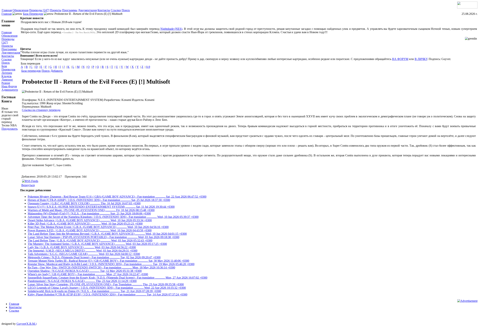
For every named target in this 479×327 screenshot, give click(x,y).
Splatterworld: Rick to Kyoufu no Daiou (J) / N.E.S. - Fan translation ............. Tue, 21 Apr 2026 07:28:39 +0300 (94, 291)
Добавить (57, 70)
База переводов (31, 70)
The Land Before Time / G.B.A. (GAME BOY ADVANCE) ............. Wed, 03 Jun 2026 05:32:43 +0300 (90, 240)
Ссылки (116, 10)
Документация (87, 10)
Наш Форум (9, 86)
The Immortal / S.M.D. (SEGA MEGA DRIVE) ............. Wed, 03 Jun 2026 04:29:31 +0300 (82, 250)
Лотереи (6, 72)
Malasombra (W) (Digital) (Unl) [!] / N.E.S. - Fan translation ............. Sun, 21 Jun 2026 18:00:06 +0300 (89, 213)
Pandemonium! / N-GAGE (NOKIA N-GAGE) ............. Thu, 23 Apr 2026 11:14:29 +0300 (82, 281)
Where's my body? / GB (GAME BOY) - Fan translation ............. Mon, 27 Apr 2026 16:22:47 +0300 (88, 274)
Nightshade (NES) (171, 28)
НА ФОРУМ (400, 59)
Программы (69, 10)
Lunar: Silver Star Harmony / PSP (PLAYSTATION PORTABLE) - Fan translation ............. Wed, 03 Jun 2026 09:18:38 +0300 (103, 237)
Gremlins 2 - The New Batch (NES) (79, 32)
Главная (7, 10)
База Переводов (33, 13)
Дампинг (7, 79)
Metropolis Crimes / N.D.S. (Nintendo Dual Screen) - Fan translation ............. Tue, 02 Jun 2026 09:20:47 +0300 (94, 257)
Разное (5, 83)
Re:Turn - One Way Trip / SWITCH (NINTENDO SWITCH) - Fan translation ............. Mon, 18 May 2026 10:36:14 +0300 (101, 267)
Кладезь (6, 76)
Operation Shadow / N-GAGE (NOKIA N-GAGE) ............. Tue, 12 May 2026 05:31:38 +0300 (85, 270)
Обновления (20, 10)
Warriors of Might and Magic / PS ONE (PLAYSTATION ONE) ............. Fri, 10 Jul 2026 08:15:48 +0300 (91, 210)
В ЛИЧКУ (421, 59)
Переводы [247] (39, 10)
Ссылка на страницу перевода (41, 110)
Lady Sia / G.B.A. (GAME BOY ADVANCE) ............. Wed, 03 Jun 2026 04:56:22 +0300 (82, 247)
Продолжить (9, 128)
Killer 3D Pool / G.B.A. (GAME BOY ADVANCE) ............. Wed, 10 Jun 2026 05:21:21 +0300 (85, 223)
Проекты (55, 10)
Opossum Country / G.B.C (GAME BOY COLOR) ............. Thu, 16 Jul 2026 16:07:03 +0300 (84, 203)
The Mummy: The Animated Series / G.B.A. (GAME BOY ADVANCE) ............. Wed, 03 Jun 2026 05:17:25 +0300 (97, 243)
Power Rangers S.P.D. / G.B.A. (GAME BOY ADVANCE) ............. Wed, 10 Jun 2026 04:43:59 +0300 (90, 230)
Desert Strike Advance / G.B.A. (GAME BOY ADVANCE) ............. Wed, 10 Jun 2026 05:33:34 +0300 (90, 220)
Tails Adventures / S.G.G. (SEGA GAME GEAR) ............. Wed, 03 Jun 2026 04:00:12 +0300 (84, 254)
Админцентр (9, 89)
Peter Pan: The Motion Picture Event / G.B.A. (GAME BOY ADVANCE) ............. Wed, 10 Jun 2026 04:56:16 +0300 (98, 227)
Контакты (103, 10)
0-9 (148, 66)
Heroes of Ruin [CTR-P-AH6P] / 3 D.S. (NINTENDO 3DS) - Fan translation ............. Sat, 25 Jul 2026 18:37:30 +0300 (99, 200)
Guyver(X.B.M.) (26, 323)
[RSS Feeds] (30, 181)
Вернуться (28, 185)
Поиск (126, 10)
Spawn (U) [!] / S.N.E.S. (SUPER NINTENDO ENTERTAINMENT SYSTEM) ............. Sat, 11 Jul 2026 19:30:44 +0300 (101, 206)
